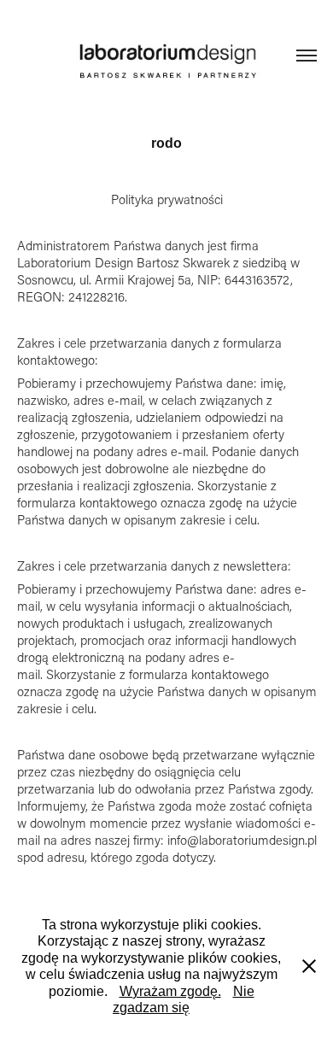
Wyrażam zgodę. (170, 991)
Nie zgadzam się (183, 1000)
